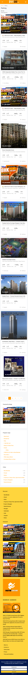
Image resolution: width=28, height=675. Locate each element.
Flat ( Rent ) (6, 454)
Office (7, 450)
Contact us (6, 647)
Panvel (5, 473)
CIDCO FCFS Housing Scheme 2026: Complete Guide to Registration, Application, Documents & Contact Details (14, 623)
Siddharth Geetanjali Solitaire (8, 259)
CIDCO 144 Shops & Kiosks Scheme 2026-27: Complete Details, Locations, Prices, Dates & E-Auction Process (13, 628)
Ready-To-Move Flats (8, 445)
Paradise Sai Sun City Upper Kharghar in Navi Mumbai (14, 223)
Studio (5, 447)
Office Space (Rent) (8, 457)
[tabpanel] (14, 415)
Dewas (5, 517)
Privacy (5, 651)
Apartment (6, 436)
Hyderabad (6, 510)
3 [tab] (14, 425)
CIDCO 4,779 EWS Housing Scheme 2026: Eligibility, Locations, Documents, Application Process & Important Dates (13, 617)
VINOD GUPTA (6, 389)
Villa (5, 441)
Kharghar (6, 508)
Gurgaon (6, 515)
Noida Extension (7, 482)
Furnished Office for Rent (9, 459)
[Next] (18, 398)
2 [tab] (12, 425)
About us (6, 645)
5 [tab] (18, 425)
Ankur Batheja (6, 83)
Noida (5, 475)
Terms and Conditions (8, 654)
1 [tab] (10, 425)
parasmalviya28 (6, 161)
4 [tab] (16, 425)
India (5, 513)
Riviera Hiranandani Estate (8, 150)
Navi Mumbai (7, 470)
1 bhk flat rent (7, 443)
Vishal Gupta (6, 270)
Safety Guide (6, 649)
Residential (6, 438)
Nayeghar (5, 46)
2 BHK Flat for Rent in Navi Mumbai (12, 452)
